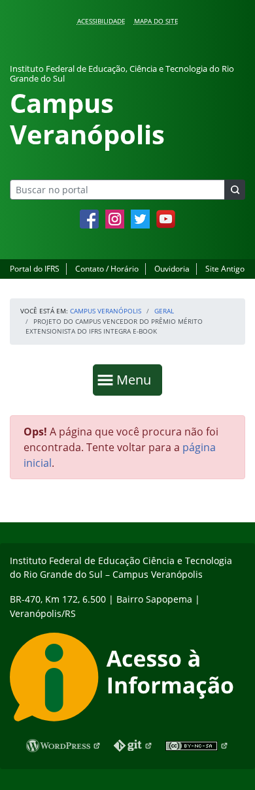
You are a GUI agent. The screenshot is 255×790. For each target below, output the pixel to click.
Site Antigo (225, 268)
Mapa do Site (156, 20)
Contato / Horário (107, 268)
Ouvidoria (172, 268)
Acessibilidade (101, 20)
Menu (136, 379)
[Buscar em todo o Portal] (234, 190)
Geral (164, 310)
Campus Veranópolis (105, 310)
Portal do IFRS (35, 268)
